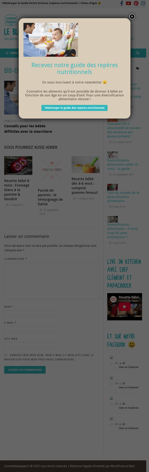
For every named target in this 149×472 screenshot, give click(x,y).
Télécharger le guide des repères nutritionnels (74, 107)
